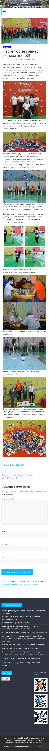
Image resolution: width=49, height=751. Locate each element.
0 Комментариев (29, 59)
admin (17, 59)
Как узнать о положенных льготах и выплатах (22, 658)
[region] (24, 4)
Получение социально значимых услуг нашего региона (25, 655)
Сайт (3, 557)
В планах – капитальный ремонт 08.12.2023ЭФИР (18, 477)
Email (4, 544)
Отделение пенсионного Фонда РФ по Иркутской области (24, 632)
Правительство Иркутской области (15, 623)
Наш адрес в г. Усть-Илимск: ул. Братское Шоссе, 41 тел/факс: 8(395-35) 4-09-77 (44, 1)
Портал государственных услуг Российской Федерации (22, 652)
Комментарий (7, 499)
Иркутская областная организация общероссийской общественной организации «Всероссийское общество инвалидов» (23, 638)
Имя (3, 532)
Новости (7, 47)
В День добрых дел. (12, 464)
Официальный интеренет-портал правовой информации (23, 644)
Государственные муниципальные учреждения (19, 648)
